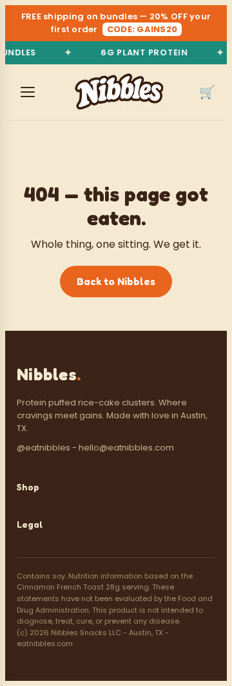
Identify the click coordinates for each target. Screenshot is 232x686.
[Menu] (28, 92)
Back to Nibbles (116, 281)
